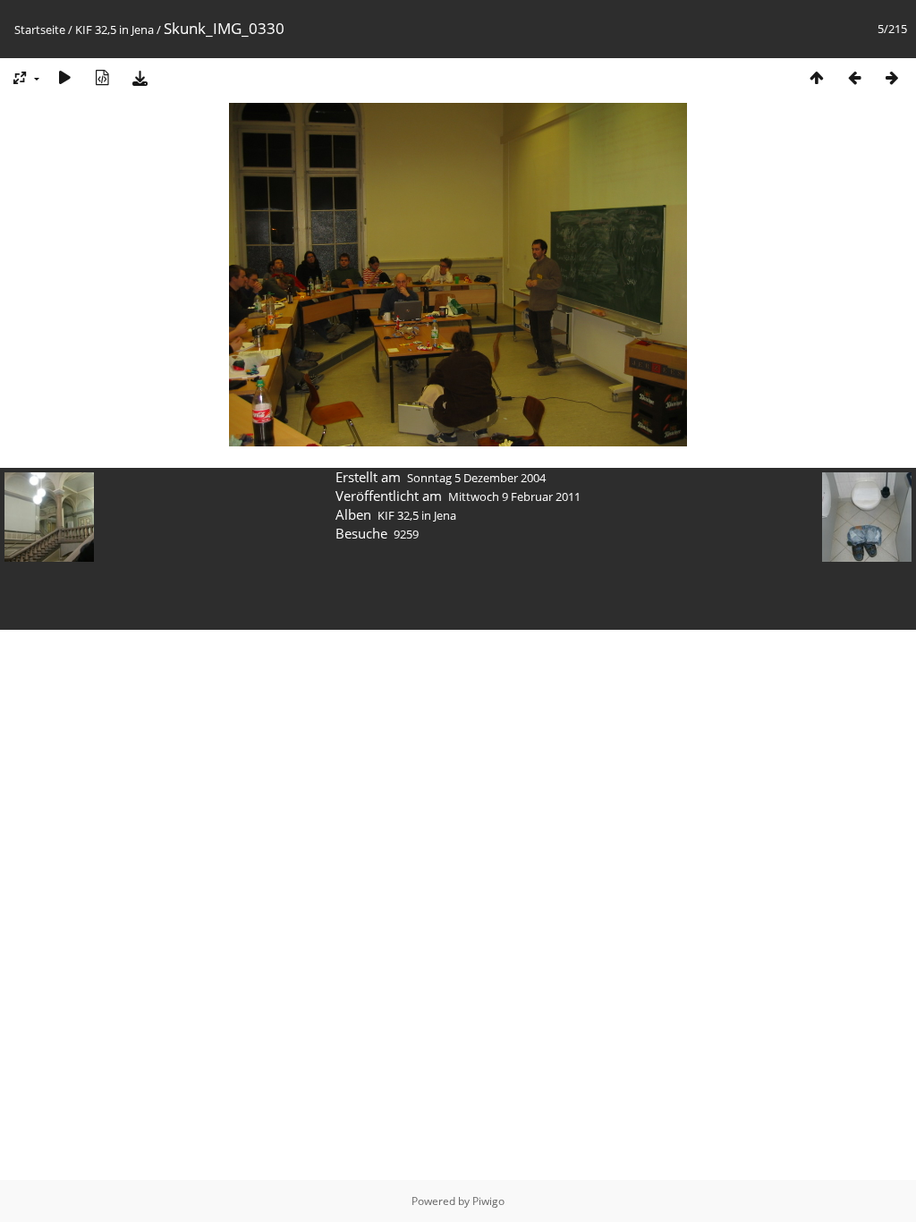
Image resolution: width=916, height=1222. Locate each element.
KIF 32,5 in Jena (114, 29)
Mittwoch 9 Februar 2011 (514, 496)
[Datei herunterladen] (139, 77)
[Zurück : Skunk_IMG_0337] (854, 77)
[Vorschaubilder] (816, 77)
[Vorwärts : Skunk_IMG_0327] (892, 77)
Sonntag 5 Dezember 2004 (476, 478)
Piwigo (488, 1201)
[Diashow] (64, 77)
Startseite (39, 29)
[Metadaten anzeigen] (102, 77)
